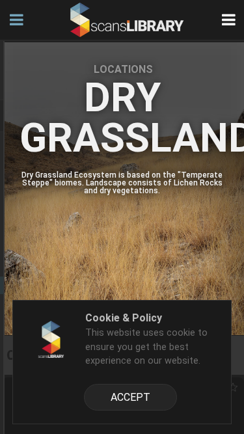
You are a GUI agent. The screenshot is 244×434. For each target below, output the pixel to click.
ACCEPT (130, 397)
